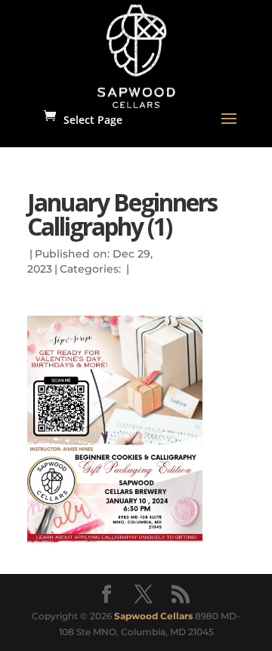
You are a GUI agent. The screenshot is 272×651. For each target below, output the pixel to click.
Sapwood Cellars (153, 616)
